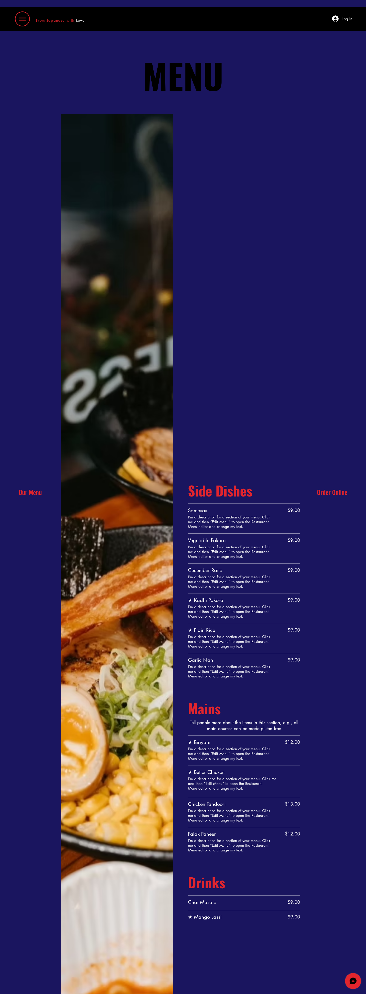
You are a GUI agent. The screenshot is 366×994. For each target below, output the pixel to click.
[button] (22, 18)
